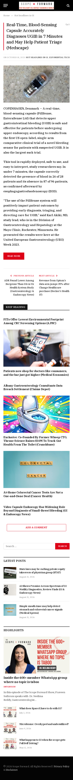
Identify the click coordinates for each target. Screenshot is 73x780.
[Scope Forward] (36, 5)
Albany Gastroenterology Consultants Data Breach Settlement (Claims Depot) (32, 387)
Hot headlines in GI (37, 57)
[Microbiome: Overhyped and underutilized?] (10, 728)
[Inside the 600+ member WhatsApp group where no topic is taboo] (37, 655)
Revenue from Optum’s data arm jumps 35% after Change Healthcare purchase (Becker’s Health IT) (54, 287)
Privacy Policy (61, 766)
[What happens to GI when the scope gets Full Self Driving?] (10, 743)
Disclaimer (12, 769)
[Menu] (5, 5)
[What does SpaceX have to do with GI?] (10, 712)
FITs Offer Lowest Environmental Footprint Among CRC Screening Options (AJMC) (33, 321)
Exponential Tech (59, 57)
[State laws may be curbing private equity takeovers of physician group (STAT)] (10, 573)
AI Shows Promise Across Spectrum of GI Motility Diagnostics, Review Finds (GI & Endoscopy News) (43, 589)
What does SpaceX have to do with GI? (40, 708)
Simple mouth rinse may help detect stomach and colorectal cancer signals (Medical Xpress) (41, 609)
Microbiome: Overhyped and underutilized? (44, 724)
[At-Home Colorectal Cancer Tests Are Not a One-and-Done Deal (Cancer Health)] (36, 469)
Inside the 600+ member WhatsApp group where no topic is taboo (35, 680)
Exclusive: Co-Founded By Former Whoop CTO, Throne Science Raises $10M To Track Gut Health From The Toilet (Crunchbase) (35, 441)
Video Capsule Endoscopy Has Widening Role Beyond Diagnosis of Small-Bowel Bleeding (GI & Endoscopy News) (35, 510)
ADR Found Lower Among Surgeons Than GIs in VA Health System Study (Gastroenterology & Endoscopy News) (19, 287)
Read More (13, 256)
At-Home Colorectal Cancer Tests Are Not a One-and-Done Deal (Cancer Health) (33, 494)
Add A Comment (36, 527)
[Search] (68, 5)
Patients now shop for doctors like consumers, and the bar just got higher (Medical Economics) (36, 372)
